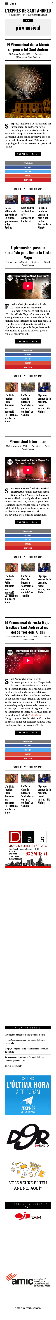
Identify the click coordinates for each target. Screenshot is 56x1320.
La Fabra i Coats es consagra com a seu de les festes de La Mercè (44, 217)
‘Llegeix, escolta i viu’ (13, 1065)
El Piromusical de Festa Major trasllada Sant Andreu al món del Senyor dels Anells (28, 627)
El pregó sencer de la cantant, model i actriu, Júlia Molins (44, 403)
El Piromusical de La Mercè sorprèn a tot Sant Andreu (28, 46)
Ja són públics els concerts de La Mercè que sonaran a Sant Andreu (11, 218)
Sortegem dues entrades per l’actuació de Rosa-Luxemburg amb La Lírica (24, 1058)
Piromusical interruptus (28, 441)
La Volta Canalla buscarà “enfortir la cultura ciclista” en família (27, 405)
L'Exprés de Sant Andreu (28, 57)
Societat (39, 54)
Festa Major (34, 715)
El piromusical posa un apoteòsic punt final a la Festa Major (28, 252)
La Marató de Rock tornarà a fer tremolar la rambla (25, 1034)
